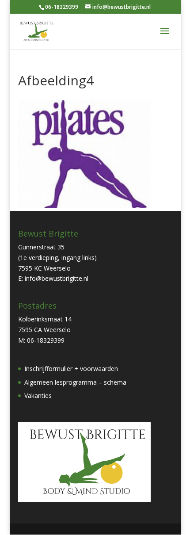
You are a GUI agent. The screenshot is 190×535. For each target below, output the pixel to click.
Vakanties (38, 395)
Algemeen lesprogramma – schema (75, 382)
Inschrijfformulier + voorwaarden (71, 368)
